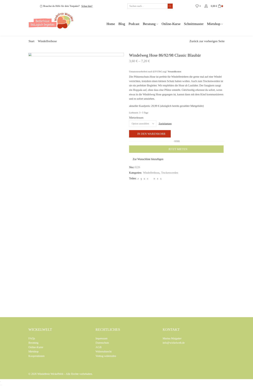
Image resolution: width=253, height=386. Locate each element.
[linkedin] (154, 178)
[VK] (144, 178)
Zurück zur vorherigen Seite (207, 41)
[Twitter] (138, 178)
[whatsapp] (157, 178)
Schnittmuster (194, 24)
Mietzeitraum (136, 117)
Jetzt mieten (177, 149)
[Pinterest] (147, 178)
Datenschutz (102, 342)
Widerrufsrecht (104, 351)
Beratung (149, 24)
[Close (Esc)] (0, 381)
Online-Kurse (171, 24)
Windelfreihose (47, 41)
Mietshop (213, 24)
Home (111, 24)
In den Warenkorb (151, 133)
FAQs (31, 338)
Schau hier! (87, 6)
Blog (121, 24)
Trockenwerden (169, 172)
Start (31, 41)
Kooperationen (36, 356)
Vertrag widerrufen (106, 356)
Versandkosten (174, 71)
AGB (99, 347)
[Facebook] (141, 178)
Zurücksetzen (165, 123)
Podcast (134, 24)
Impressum (101, 338)
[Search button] (170, 6)
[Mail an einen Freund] (151, 178)
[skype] (160, 178)
